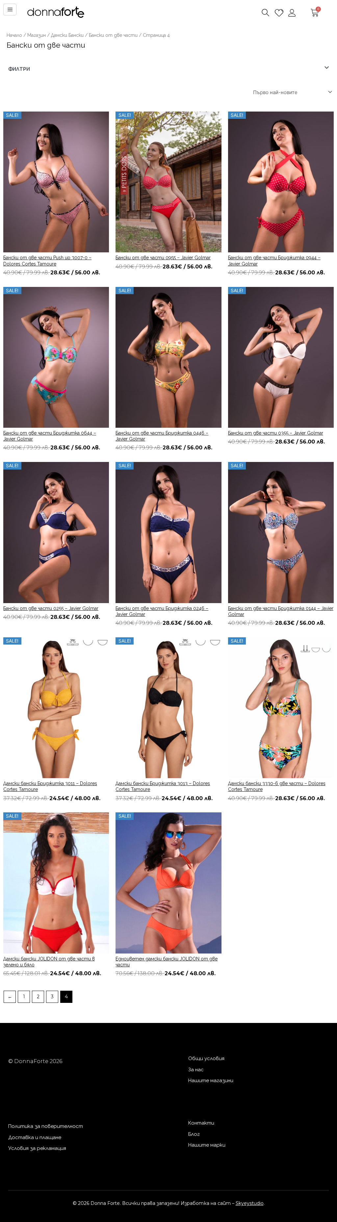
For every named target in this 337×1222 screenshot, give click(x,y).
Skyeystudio (250, 1203)
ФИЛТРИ (19, 69)
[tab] (168, 69)
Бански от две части (113, 35)
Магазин (36, 35)
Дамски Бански (67, 35)
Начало (14, 35)
